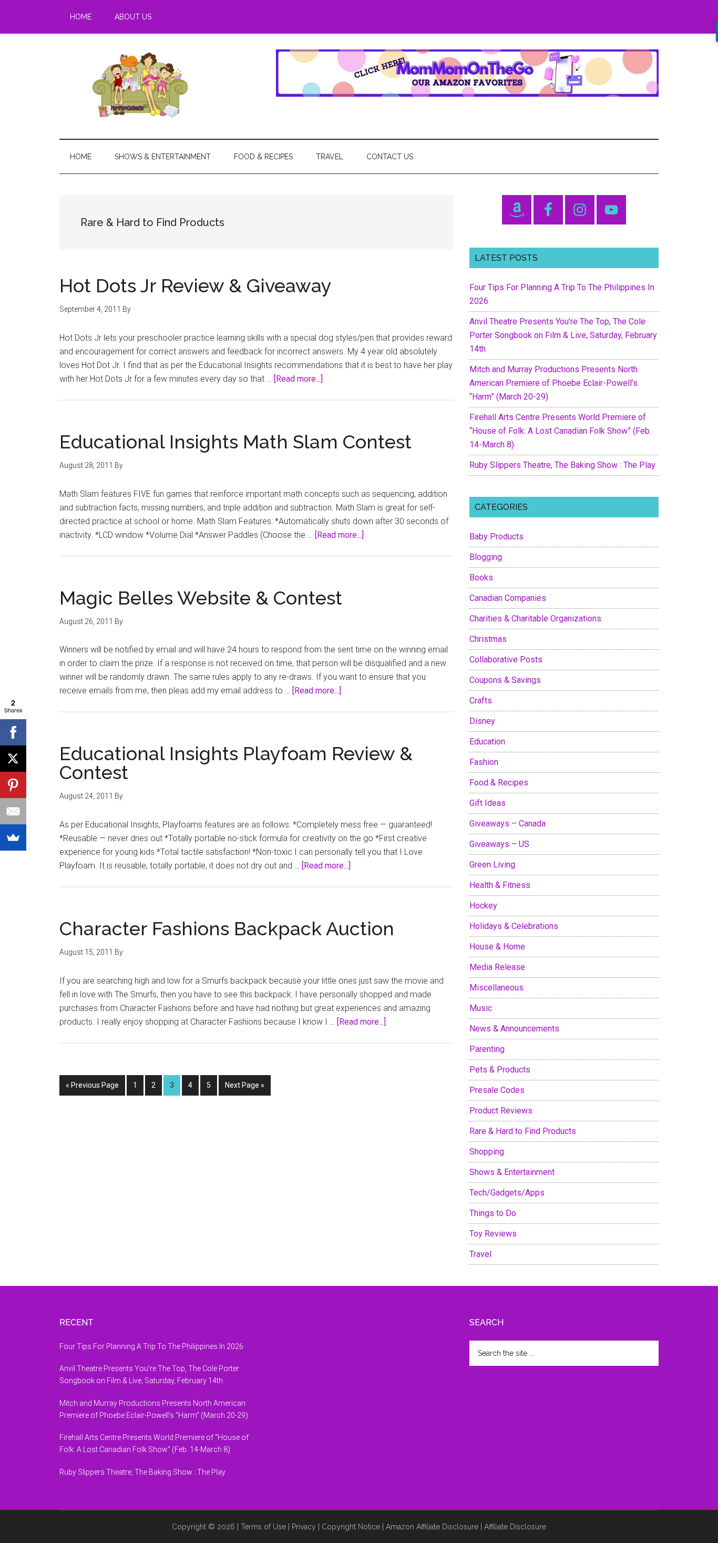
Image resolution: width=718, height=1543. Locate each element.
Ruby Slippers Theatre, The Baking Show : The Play (562, 465)
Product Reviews (500, 1111)
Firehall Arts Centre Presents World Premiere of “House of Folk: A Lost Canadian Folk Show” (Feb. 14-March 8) (560, 430)
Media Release (497, 967)
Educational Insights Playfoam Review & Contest (236, 762)
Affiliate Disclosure (515, 1526)
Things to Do (492, 1213)
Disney (482, 721)
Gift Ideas (487, 803)
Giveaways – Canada (507, 824)
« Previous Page (92, 1088)
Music (480, 1008)
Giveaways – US (499, 844)
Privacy (304, 1526)
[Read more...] (298, 379)
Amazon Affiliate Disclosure (432, 1526)
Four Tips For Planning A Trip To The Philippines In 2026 (151, 1346)
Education (487, 742)
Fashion (483, 762)
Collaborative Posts (505, 660)
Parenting (487, 1049)
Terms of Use (263, 1526)
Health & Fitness (499, 885)
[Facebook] (13, 732)
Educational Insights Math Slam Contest (235, 442)
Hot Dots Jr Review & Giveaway (195, 285)
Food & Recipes (498, 783)
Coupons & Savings (505, 680)
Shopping (486, 1152)
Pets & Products (499, 1070)
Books (481, 578)
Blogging (485, 557)
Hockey (483, 906)
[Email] (13, 811)
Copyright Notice (351, 1526)
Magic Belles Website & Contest (200, 598)
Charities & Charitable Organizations (535, 619)
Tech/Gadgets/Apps (507, 1193)
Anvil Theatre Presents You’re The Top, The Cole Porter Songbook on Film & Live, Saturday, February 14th (563, 335)
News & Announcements (514, 1029)
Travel (480, 1254)
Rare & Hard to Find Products (522, 1131)
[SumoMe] (13, 837)
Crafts (480, 701)
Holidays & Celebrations (513, 926)
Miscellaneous (496, 988)
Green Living (492, 865)
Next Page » (244, 1088)
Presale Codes (497, 1090)
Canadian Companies (507, 598)
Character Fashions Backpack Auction (226, 928)
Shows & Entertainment (512, 1172)
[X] (13, 758)
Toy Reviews (493, 1234)
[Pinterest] (13, 785)
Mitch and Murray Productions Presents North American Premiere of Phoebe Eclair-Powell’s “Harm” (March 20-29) (553, 383)
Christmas (488, 639)
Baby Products (496, 536)
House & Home (497, 947)
